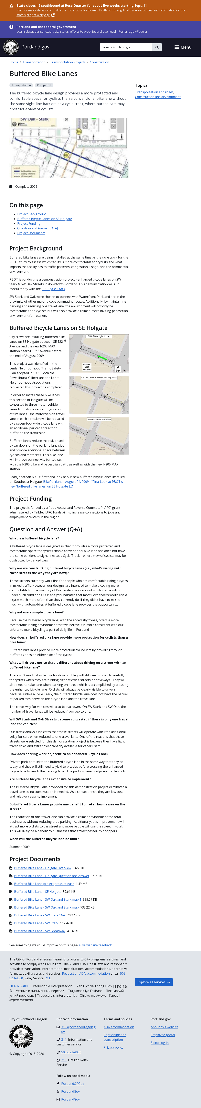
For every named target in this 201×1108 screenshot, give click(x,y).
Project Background (32, 214)
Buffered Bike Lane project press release (44, 884)
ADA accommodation (119, 1027)
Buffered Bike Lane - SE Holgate (37, 891)
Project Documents (31, 233)
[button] (183, 47)
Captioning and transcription (115, 1037)
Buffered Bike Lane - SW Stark (36, 923)
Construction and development (158, 97)
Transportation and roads (154, 92)
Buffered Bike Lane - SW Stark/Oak (40, 915)
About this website (164, 1027)
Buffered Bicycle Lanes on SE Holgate (44, 219)
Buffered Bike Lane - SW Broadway (39, 931)
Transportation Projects (68, 62)
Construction (99, 62)
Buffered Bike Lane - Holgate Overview (42, 868)
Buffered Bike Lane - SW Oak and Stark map (46, 907)
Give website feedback (95, 945)
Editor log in (160, 1043)
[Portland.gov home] (26, 47)
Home (13, 62)
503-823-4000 (19, 986)
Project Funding (44, 223)
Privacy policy (113, 1047)
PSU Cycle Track (53, 289)
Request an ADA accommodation (86, 973)
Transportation (34, 62)
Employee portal (163, 1035)
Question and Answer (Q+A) (37, 228)
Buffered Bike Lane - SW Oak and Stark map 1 (47, 899)
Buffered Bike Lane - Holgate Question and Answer (51, 876)
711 (47, 978)
